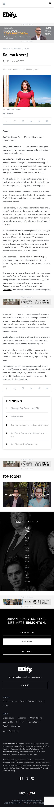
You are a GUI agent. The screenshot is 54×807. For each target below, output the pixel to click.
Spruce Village (39, 256)
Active (5, 705)
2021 (27, 541)
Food (5, 701)
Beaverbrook (8, 286)
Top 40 (17, 49)
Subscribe (27, 642)
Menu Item (8, 727)
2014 (27, 565)
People (6, 49)
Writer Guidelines (10, 731)
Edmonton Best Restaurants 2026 (25, 408)
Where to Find (27, 632)
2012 (27, 571)
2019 (27, 548)
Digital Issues (8, 717)
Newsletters (33, 721)
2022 (27, 538)
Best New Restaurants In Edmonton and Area (29, 425)
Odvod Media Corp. (34, 801)
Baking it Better (17, 416)
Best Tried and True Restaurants (24, 444)
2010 (27, 578)
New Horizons (35, 349)
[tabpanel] (27, 636)
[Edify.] (10, 15)
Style (22, 701)
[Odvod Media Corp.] (27, 793)
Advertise (27, 651)
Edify (5, 714)
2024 (27, 531)
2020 (27, 544)
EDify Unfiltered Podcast (13, 721)
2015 (27, 561)
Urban (40, 701)
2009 (27, 581)
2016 (27, 558)
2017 (27, 555)
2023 (27, 534)
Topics (6, 697)
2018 (27, 551)
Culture (31, 701)
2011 (27, 575)
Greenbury (7, 289)
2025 (27, 528)
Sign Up (25, 685)
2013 (27, 49)
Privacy (27, 803)
